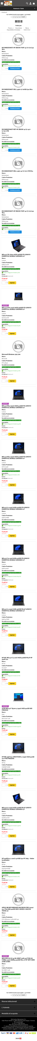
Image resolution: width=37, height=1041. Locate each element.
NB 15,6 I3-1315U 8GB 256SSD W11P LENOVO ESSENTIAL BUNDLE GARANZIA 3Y (16, 610)
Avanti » (24, 17)
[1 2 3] (5, 150)
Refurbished (5, 53)
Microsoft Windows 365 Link (11, 354)
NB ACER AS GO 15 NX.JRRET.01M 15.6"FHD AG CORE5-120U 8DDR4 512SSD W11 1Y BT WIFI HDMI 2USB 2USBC (18, 960)
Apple (3, 915)
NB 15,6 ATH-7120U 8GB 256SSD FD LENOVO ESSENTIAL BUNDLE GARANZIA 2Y (16, 308)
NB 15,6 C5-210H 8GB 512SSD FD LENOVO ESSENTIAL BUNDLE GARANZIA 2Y (15, 559)
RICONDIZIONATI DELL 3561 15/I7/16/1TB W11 (17, 171)
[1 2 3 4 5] (5, 109)
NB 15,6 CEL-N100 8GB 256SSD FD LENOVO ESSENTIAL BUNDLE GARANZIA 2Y (16, 255)
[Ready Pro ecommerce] (18, 1038)
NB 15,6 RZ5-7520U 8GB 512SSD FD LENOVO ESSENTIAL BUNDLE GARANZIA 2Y (16, 406)
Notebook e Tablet (18, 8)
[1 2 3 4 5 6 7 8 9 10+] (5, 334)
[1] (5, 485)
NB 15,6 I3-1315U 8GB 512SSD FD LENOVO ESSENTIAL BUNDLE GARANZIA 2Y (15, 508)
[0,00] (34, 3)
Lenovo (4, 260)
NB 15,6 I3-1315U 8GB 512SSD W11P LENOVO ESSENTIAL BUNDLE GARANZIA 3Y (16, 808)
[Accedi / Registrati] (30, 3)
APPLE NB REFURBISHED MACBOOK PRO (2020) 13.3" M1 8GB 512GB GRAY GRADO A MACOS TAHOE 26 (17, 909)
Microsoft (4, 358)
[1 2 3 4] (5, 68)
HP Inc (3, 663)
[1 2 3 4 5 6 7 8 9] (5, 232)
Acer (3, 714)
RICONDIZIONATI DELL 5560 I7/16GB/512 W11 (17, 89)
